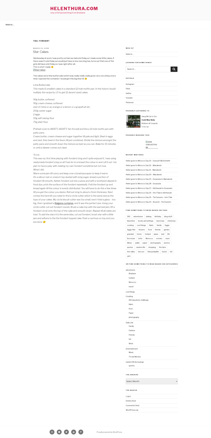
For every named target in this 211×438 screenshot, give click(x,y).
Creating (129, 296)
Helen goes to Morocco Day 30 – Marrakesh (144, 174)
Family (131, 326)
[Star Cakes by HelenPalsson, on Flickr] (39, 70)
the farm (162, 247)
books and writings (145, 221)
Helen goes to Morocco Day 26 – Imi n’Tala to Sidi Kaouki (149, 193)
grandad (130, 234)
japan (156, 234)
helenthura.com (74, 8)
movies (159, 238)
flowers (142, 230)
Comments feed (132, 405)
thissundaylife (153, 252)
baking (148, 216)
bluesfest (131, 221)
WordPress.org (132, 410)
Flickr (128, 89)
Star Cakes (41, 52)
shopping (152, 247)
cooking (130, 225)
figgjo (167, 225)
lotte (140, 238)
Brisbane (132, 273)
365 (128, 216)
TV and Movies (135, 357)
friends (158, 230)
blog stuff (168, 216)
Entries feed (131, 401)
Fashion (132, 330)
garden (166, 230)
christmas (171, 221)
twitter (128, 93)
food (150, 230)
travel (164, 252)
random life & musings (135, 362)
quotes (130, 247)
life (168, 234)
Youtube (129, 98)
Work (131, 343)
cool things (141, 225)
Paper (131, 313)
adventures (138, 216)
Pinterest (130, 102)
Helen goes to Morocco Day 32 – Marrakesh (144, 165)
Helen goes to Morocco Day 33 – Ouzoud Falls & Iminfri (148, 161)
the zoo (141, 252)
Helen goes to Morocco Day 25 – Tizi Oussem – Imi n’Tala (149, 197)
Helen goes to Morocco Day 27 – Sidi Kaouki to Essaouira (149, 188)
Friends (132, 335)
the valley (131, 252)
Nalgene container (64, 203)
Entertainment (132, 349)
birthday (158, 216)
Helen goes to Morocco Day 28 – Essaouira (143, 184)
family (159, 225)
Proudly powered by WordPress (109, 432)
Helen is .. (10, 25)
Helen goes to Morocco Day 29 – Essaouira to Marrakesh (149, 179)
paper (145, 243)
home (139, 234)
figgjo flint (131, 230)
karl (162, 234)
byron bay (160, 221)
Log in (128, 396)
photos (167, 243)
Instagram (130, 84)
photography (155, 243)
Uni (171, 252)
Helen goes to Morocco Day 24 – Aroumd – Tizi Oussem (148, 202)
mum (167, 238)
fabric (151, 225)
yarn (129, 256)
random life (140, 247)
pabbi (137, 243)
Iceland (148, 234)
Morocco (149, 238)
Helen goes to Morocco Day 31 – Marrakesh (143, 170)
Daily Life (129, 323)
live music (131, 238)
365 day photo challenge (139, 300)
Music (129, 243)
